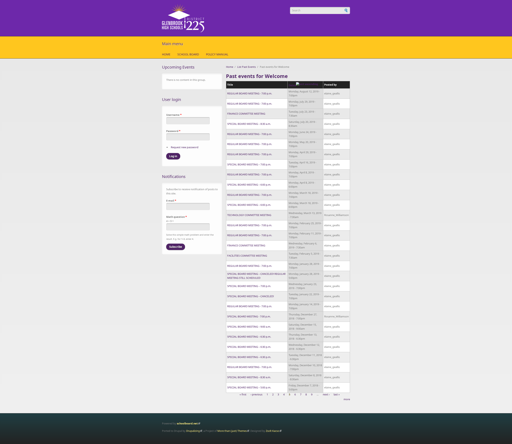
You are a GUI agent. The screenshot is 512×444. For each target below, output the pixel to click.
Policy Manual (217, 54)
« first (243, 394)
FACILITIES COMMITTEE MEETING (247, 255)
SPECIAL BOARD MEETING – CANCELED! (250, 296)
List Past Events (246, 67)
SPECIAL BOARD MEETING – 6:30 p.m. (249, 336)
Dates (292, 85)
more (347, 399)
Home (166, 54)
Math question (176, 217)
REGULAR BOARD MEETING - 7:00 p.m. (249, 93)
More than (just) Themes (232, 431)
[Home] (224, 18)
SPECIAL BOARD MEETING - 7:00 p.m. (249, 316)
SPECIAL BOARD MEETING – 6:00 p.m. (249, 184)
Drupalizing (193, 431)
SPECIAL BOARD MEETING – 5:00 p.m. (249, 387)
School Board (188, 54)
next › (326, 394)
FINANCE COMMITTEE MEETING (246, 113)
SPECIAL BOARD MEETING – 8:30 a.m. (249, 124)
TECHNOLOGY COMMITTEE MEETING (249, 215)
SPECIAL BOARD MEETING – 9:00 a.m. (249, 326)
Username (174, 115)
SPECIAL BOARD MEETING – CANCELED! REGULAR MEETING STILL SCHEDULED (256, 276)
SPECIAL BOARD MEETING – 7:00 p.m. (249, 164)
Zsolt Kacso (272, 431)
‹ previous (256, 394)
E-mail (171, 200)
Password (173, 131)
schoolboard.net (187, 423)
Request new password (184, 147)
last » (337, 394)
